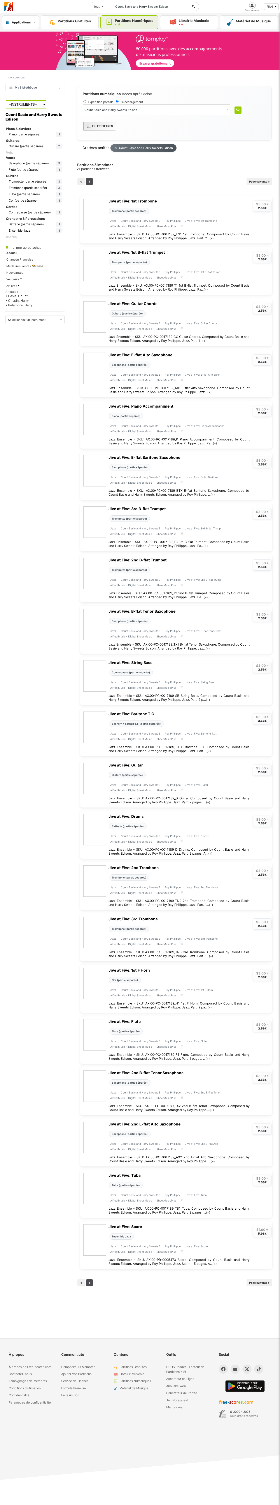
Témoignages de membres (28, 1381)
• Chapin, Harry (17, 301)
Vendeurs (13, 279)
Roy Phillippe (173, 220)
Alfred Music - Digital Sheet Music (131, 226)
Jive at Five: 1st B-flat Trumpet (136, 252)
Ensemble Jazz (121, 1236)
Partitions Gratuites (133, 1367)
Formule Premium (73, 1388)
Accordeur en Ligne (180, 1379)
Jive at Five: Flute (124, 1021)
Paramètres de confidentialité (30, 1402)
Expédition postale (101, 102)
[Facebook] (223, 1369)
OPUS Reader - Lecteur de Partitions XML (185, 1369)
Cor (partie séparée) (125, 980)
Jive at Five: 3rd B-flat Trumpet (137, 508)
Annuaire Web (176, 1386)
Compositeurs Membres (78, 1367)
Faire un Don (70, 1395)
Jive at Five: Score (125, 1226)
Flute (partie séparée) (126, 1031)
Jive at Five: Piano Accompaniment (140, 406)
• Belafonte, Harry (19, 305)
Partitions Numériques (135, 1381)
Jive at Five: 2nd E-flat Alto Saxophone (144, 1124)
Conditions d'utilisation (25, 1388)
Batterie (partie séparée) (128, 826)
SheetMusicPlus (166, 226)
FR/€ (269, 6)
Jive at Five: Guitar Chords (133, 303)
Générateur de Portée (181, 1393)
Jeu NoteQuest (177, 1400)
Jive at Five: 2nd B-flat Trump (203, 579)
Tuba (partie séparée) (126, 1185)
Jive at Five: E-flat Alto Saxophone (140, 355)
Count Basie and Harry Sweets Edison (146, 148)
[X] (247, 1369)
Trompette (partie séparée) (129, 262)
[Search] (238, 110)
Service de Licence (75, 1381)
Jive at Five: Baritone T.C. (131, 714)
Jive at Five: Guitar (125, 765)
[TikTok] (258, 1369)
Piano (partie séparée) (126, 416)
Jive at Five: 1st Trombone (132, 201)
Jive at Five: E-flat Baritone (201, 477)
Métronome (174, 1407)
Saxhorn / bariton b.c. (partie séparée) (136, 723)
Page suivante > (259, 181)
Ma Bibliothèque (26, 87)
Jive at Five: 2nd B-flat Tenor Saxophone (146, 1072)
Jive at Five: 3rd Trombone (133, 919)
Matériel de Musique (133, 1388)
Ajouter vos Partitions (76, 1374)
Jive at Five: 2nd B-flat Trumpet (137, 560)
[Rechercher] (193, 6)
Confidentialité (19, 1395)
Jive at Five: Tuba (124, 1175)
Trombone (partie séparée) (129, 211)
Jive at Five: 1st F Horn (129, 970)
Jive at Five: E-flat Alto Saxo (202, 374)
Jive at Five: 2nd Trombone (133, 867)
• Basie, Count (16, 296)
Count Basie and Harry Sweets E (140, 220)
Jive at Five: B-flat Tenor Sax (202, 631)
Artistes (12, 286)
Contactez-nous (20, 1374)
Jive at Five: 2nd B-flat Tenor (202, 1092)
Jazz (113, 220)
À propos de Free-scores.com (30, 1367)
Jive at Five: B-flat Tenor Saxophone (141, 611)
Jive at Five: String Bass (130, 662)
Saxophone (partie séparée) (130, 364)
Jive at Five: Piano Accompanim (204, 426)
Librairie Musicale (131, 1374)
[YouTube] (235, 1369)
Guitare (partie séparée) (127, 313)
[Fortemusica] (222, 1414)
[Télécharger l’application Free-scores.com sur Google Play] (245, 1386)
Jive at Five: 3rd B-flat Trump (203, 528)
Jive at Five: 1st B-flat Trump (202, 272)
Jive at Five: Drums (126, 816)
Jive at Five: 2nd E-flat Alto (201, 1143)
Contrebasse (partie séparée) (131, 672)
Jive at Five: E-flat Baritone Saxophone (144, 457)
